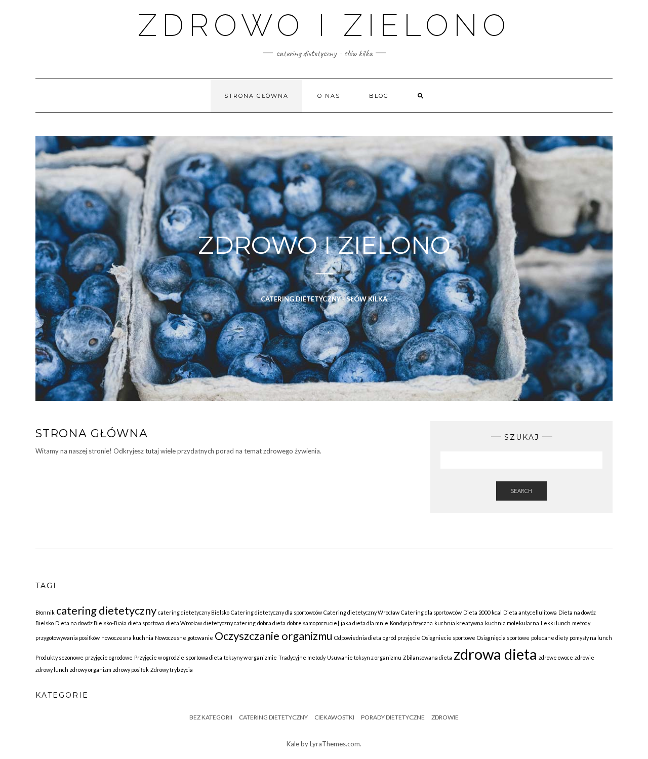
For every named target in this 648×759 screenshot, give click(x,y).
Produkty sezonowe (59, 657)
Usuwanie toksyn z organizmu (364, 657)
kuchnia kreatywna (458, 623)
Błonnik (45, 612)
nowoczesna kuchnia (127, 637)
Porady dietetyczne (393, 717)
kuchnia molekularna (512, 623)
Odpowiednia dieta (357, 637)
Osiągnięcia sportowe (503, 637)
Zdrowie (445, 717)
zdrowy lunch (51, 669)
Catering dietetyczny (273, 717)
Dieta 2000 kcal (482, 612)
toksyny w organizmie (250, 657)
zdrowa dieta (495, 654)
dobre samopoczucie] (313, 623)
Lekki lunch (556, 623)
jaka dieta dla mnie (364, 623)
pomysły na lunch (591, 637)
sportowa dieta (204, 657)
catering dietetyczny (106, 610)
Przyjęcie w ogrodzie (159, 657)
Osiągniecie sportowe (448, 637)
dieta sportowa (146, 623)
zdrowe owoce (556, 657)
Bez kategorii (210, 717)
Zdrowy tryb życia (171, 669)
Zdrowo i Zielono (324, 25)
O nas (328, 95)
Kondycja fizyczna (411, 623)
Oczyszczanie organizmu (274, 635)
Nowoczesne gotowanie (184, 637)
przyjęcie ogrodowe (109, 657)
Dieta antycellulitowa (530, 612)
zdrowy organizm (90, 669)
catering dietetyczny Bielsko (193, 612)
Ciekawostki (334, 717)
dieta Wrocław (184, 623)
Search (521, 490)
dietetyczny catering (230, 623)
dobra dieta (271, 623)
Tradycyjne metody (302, 657)
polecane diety (549, 637)
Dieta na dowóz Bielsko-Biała (91, 623)
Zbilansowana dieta (427, 657)
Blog (379, 95)
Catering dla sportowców (431, 612)
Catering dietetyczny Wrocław (361, 612)
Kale (293, 744)
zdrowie (584, 657)
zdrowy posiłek (131, 669)
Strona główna (256, 95)
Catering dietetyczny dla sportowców (276, 612)
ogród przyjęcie (401, 637)
